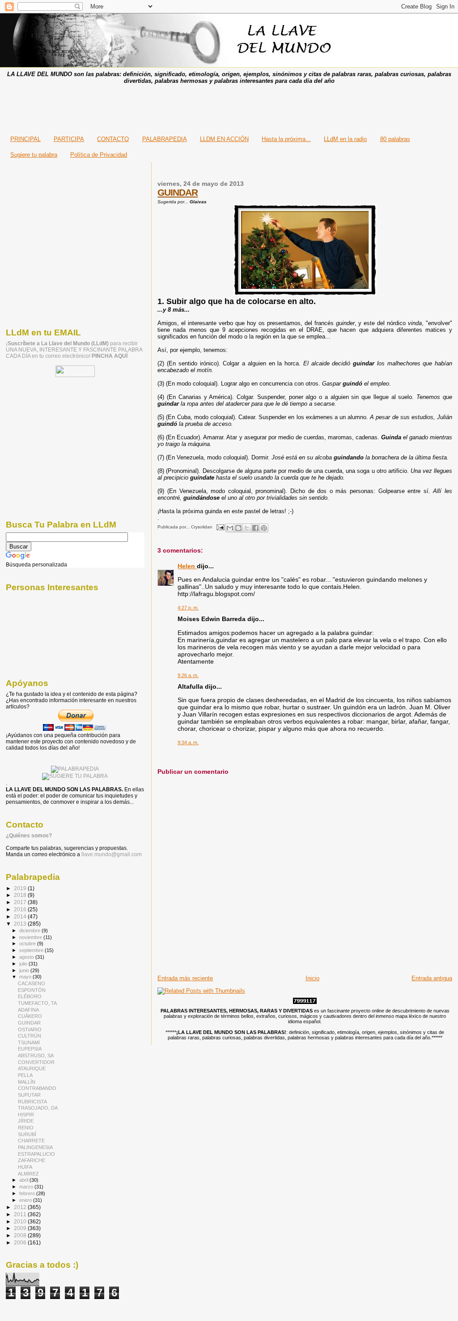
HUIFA (25, 1167)
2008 (21, 1235)
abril (24, 1180)
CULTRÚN (29, 1035)
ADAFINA (28, 1009)
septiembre (32, 950)
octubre (28, 943)
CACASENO (31, 983)
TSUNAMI (29, 1042)
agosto (27, 957)
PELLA (25, 1075)
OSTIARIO (30, 1029)
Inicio (312, 978)
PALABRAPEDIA (164, 139)
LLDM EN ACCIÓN (224, 139)
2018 (21, 895)
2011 (21, 1214)
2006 (21, 1242)
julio (24, 963)
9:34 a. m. (188, 742)
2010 (21, 1221)
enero (26, 1200)
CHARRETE (31, 1140)
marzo (26, 1186)
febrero (27, 1193)
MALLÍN (26, 1082)
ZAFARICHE (31, 1160)
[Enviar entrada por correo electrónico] (219, 526)
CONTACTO (113, 139)
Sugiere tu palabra (33, 154)
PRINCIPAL (25, 139)
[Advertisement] (229, 107)
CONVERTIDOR (36, 1062)
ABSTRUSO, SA (36, 1055)
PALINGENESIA (35, 1147)
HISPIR (26, 1114)
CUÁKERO (30, 1016)
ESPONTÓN (32, 990)
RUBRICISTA (32, 1101)
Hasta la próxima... (286, 139)
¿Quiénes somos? (29, 835)
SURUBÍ (27, 1134)
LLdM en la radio (345, 139)
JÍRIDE (26, 1121)
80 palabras (395, 139)
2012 (21, 1207)
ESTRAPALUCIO (36, 1154)
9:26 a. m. (188, 675)
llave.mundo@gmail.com (111, 854)
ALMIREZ (28, 1173)
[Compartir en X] (246, 527)
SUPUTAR (29, 1095)
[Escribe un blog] (238, 527)
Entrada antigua (431, 978)
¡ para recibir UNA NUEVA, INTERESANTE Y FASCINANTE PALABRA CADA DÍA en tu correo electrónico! (74, 349)
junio (24, 970)
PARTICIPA (69, 139)
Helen (187, 566)
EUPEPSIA (30, 1048)
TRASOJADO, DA (38, 1108)
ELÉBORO (30, 996)
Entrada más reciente (185, 978)
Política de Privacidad (98, 154)
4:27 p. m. (188, 607)
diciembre (30, 930)
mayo (26, 976)
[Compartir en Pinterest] (263, 527)
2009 (21, 1228)
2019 (21, 888)
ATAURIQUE (32, 1068)
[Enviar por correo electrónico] (229, 527)
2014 (21, 916)
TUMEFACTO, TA (37, 1003)
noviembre (31, 937)
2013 (21, 923)
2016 (21, 909)
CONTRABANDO (37, 1088)
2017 (21, 902)
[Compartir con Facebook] (255, 527)
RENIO (26, 1127)
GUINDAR (177, 192)
